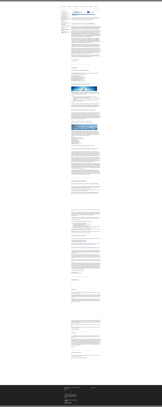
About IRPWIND (63, 6)
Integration (70, 6)
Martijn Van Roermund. (79, 356)
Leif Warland (84, 241)
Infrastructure (76, 6)
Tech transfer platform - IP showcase (64, 27)
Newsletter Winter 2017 (64, 18)
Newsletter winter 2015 (64, 16)
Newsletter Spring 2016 (64, 17)
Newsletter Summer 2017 (65, 19)
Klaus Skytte (88, 232)
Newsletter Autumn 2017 (64, 12)
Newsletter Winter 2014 (64, 14)
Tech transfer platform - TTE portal (65, 25)
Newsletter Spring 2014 (64, 13)
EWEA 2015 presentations (64, 22)
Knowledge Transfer (84, 6)
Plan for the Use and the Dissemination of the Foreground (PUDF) (65, 30)
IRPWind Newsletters (64, 11)
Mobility (90, 6)
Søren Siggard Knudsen (68, 402)
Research (95, 6)
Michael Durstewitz (85, 243)
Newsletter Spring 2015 (64, 15)
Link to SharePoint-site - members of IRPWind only (65, 24)
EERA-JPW (82, 270)
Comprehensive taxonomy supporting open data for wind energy (65, 32)
